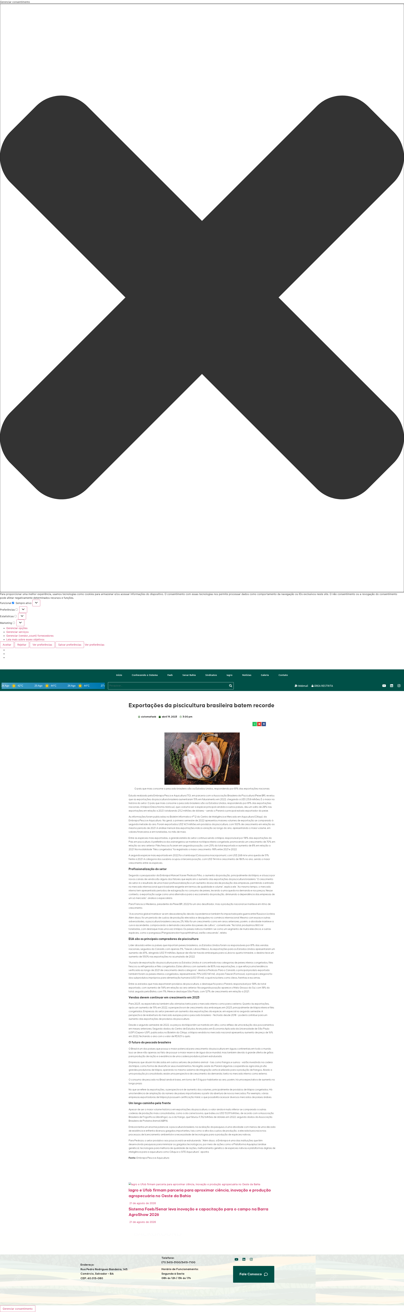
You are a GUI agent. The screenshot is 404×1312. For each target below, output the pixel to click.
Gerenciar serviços (17, 631)
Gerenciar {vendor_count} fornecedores (29, 635)
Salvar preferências (69, 644)
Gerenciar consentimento (18, 1308)
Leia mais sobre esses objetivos (25, 639)
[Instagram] (399, 685)
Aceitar (7, 644)
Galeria (265, 675)
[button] (202, 298)
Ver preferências (42, 644)
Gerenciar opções (16, 628)
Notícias (246, 675)
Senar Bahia (189, 675)
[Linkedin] (391, 685)
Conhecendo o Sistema (145, 675)
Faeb (170, 675)
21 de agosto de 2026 (142, 1203)
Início (119, 675)
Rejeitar (21, 644)
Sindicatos (211, 675)
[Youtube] (384, 685)
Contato (283, 675)
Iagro (229, 675)
